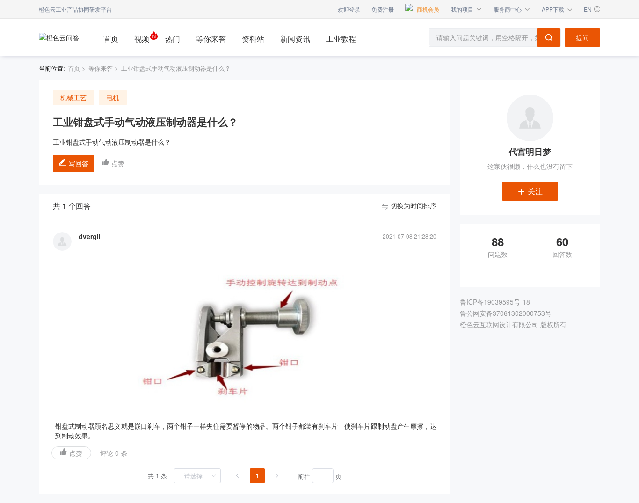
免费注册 (382, 9)
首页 (110, 38)
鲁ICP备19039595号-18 (495, 301)
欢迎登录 (349, 9)
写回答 (78, 163)
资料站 (253, 38)
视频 (141, 38)
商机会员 (428, 9)
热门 (172, 38)
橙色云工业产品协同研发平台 (75, 9)
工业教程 (341, 38)
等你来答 (211, 38)
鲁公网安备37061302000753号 (506, 313)
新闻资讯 (295, 38)
